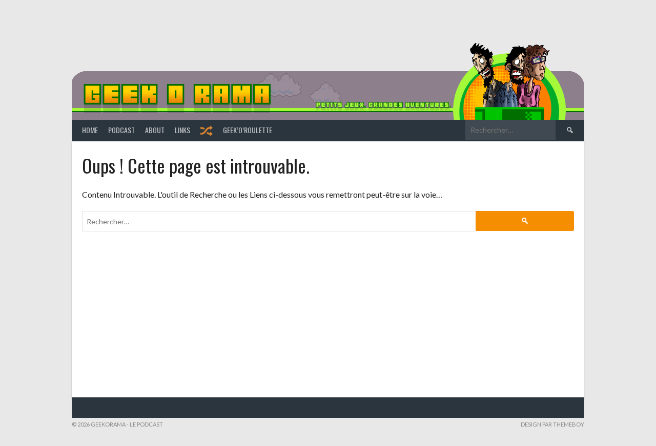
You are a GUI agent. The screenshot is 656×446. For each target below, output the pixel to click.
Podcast (121, 129)
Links (182, 129)
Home (90, 129)
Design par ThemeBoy (552, 424)
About (155, 129)
